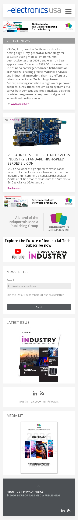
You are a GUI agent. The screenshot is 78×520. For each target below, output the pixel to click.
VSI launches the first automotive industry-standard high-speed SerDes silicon (40, 159)
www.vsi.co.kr (20, 104)
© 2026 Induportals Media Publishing (33, 495)
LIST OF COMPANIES (19, 499)
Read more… (14, 188)
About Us (13, 491)
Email (10, 280)
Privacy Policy (33, 491)
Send (39, 307)
